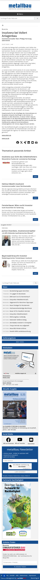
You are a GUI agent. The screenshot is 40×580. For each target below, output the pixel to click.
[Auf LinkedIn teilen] (29, 143)
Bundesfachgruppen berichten (16, 291)
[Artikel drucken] (36, 142)
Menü (21, 14)
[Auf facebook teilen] (18, 143)
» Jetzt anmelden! (20, 472)
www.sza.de (5, 138)
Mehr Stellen (20, 342)
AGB (17, 575)
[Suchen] (37, 18)
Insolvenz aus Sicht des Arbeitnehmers (19, 156)
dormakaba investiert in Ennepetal (17, 323)
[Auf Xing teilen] (25, 143)
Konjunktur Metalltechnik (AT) (15, 299)
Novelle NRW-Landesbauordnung (17, 331)
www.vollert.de (6, 135)
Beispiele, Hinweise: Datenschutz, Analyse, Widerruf (16, 476)
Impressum (32, 575)
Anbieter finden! (20, 567)
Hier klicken (22, 466)
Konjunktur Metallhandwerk (15, 314)
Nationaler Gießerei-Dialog (14, 320)
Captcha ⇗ (27, 468)
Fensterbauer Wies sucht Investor (17, 205)
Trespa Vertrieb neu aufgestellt (16, 325)
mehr (35, 176)
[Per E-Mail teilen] (32, 142)
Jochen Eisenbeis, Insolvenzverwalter (18, 231)
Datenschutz (24, 575)
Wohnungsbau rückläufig (14, 317)
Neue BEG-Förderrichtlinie (14, 328)
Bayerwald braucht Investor (14, 256)
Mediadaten (6, 376)
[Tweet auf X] (21, 143)
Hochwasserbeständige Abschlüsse (17, 308)
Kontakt (12, 575)
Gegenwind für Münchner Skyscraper (18, 302)
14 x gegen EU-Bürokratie (14, 294)
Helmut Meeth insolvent (13, 184)
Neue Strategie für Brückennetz (16, 305)
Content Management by (9, 578)
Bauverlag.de (35, 578)
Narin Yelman (7, 383)
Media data (6, 377)
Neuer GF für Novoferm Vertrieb (16, 311)
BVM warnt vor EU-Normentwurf (16, 297)
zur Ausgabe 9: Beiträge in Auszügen (14, 426)
